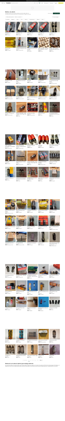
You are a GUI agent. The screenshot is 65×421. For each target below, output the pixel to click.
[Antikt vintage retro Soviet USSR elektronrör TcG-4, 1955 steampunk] (54, 237)
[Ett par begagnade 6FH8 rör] (10, 269)
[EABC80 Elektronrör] (21, 27)
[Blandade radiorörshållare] (32, 107)
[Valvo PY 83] (10, 334)
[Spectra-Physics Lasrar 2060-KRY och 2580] (32, 42)
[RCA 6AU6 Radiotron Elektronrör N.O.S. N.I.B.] (43, 302)
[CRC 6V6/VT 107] (21, 220)
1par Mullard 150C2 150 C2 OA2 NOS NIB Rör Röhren (32, 178)
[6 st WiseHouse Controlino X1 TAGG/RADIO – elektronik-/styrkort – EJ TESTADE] (32, 269)
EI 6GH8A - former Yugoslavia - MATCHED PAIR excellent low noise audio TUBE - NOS (54, 49)
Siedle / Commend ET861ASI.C (42, 340)
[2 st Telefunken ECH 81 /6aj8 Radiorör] (54, 74)
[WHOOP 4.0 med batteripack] (32, 237)
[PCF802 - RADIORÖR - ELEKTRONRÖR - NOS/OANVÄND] (10, 139)
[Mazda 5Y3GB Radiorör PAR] (21, 204)
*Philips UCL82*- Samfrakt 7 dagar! (32, 355)
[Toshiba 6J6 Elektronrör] (10, 302)
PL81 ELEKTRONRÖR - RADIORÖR (21, 275)
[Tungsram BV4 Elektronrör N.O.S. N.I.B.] (32, 285)
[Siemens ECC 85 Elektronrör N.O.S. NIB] (43, 285)
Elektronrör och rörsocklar (53, 161)
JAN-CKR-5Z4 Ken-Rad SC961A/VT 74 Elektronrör (54, 178)
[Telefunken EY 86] (43, 349)
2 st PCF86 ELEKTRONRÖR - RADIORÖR (42, 162)
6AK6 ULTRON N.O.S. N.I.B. (53, 291)
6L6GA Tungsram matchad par (53, 145)
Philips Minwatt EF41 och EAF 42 (21, 355)
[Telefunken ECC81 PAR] (10, 91)
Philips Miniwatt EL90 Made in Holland (31, 308)
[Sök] (35, 3)
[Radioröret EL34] (43, 237)
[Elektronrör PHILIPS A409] (32, 220)
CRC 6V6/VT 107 (18, 226)
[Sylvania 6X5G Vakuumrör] (54, 91)
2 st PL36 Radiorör (41, 80)
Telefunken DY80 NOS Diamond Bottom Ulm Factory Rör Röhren (21, 178)
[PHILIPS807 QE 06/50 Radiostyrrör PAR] (32, 91)
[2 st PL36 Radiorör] (43, 74)
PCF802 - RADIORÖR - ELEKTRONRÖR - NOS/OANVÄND (10, 146)
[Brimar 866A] (32, 74)
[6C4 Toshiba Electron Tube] (21, 302)
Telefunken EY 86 (41, 355)
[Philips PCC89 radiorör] (43, 107)
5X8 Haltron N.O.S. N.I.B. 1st (42, 275)
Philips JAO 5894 (7, 48)
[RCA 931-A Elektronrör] (10, 285)
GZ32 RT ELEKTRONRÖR (53, 210)
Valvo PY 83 (7, 340)
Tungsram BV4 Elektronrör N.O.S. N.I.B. (32, 292)
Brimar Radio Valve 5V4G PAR (42, 226)
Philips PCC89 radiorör (41, 113)
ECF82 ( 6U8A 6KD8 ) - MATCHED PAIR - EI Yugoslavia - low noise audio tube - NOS (43, 49)
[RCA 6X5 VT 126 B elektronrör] (10, 107)
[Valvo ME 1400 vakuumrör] (32, 139)
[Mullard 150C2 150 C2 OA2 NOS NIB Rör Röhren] (43, 172)
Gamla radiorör (7, 161)
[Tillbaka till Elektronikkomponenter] (5, 17)
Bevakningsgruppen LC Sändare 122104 (21, 162)
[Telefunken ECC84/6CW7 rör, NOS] (21, 42)
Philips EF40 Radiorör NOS (20, 291)
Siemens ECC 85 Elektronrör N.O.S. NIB (43, 292)
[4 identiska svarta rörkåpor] (54, 302)
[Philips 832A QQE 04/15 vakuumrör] (10, 220)
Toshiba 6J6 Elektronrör (8, 307)
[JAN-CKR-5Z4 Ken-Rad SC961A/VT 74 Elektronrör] (54, 172)
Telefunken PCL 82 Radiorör (20, 340)
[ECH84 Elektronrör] (10, 27)
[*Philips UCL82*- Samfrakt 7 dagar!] (32, 349)
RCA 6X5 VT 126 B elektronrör (9, 113)
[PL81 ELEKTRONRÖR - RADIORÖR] (21, 269)
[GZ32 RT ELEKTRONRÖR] (54, 204)
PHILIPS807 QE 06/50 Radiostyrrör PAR (32, 97)
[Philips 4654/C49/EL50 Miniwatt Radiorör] (10, 204)
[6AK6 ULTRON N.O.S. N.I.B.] (54, 285)
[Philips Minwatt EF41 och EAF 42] (21, 349)
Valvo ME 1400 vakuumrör (31, 145)
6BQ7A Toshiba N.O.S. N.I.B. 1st (54, 275)
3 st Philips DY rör (7, 355)
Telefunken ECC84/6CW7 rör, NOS (21, 48)
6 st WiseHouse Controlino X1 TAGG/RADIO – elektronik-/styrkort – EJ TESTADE (32, 276)
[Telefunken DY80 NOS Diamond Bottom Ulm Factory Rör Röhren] (21, 172)
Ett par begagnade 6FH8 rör (9, 275)
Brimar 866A (29, 80)
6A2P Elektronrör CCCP (8, 80)
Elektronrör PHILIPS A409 (31, 226)
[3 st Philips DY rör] (10, 349)
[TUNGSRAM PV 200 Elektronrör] (32, 204)
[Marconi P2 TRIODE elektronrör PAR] (54, 220)
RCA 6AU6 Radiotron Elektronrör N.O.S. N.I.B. (43, 308)
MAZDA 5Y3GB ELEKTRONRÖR (42, 210)
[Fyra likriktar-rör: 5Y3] (54, 27)
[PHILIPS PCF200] (54, 349)
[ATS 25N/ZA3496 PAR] (21, 237)
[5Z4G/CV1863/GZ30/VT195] (10, 237)
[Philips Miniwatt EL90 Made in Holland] (32, 302)
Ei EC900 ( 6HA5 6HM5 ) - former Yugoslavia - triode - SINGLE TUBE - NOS (21, 114)
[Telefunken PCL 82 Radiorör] (21, 334)
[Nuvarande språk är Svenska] (39, 3)
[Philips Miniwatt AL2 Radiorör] (43, 91)
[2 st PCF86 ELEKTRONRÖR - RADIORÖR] (43, 156)
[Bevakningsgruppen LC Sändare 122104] (21, 156)
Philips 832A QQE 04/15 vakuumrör (10, 226)
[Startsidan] (8, 3)
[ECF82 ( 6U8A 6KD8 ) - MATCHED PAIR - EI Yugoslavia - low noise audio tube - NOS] (43, 42)
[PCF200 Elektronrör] (32, 27)
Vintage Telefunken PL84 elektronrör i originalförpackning (21, 146)
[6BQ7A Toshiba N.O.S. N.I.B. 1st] (54, 269)
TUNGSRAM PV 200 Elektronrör (32, 210)
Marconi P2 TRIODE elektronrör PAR (54, 227)
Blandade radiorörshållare (31, 113)
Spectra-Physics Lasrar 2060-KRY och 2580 (32, 49)
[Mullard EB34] (43, 139)
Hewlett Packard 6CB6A (53, 340)
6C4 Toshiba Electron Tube (20, 307)
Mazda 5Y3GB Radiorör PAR (20, 210)
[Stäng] (64, 0)
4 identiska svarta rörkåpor (53, 307)
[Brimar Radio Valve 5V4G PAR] (43, 220)
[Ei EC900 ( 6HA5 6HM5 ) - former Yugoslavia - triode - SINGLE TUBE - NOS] (21, 107)
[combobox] (23, 3)
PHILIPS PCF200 (51, 355)
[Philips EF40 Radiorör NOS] (21, 285)
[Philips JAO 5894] (10, 42)
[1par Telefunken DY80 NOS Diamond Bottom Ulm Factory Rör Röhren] (54, 107)
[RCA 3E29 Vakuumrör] (21, 91)
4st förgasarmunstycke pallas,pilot (32, 340)
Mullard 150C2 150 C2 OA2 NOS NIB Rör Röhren (43, 178)
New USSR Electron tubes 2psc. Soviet (21, 81)
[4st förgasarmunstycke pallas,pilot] (32, 334)
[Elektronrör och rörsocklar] (54, 156)
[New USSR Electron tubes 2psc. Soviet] (21, 74)
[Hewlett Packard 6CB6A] (54, 334)
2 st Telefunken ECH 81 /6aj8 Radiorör (53, 81)
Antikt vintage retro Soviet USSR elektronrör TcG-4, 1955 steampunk (54, 243)
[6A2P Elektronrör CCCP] (10, 74)
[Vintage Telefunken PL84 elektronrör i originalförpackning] (21, 139)
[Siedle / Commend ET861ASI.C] (43, 334)
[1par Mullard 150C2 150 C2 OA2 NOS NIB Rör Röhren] (32, 172)
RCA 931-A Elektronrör (8, 291)
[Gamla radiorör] (10, 156)
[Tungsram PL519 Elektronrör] (10, 172)
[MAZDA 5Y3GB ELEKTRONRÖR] (43, 204)
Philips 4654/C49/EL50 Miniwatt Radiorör (10, 211)
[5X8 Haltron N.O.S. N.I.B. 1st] (43, 269)
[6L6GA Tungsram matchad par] (54, 139)
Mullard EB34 (40, 145)
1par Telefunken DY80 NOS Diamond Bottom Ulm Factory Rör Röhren (54, 114)
